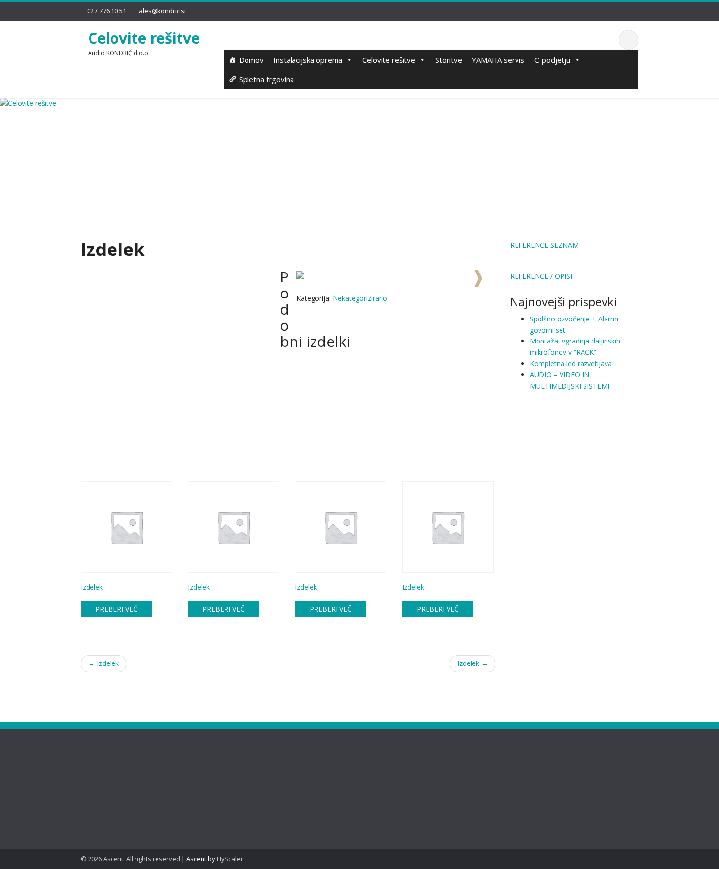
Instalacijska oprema (307, 60)
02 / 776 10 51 (106, 10)
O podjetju (552, 60)
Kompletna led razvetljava (571, 363)
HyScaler (230, 858)
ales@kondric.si (162, 10)
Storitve (448, 60)
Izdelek (103, 663)
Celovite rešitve (144, 38)
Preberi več (116, 609)
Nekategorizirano (360, 298)
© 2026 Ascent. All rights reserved (130, 858)
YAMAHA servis (498, 60)
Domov (251, 60)
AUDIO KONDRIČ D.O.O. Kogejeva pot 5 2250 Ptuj (255, 776)
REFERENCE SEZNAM (544, 245)
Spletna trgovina (266, 79)
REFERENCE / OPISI (541, 276)
